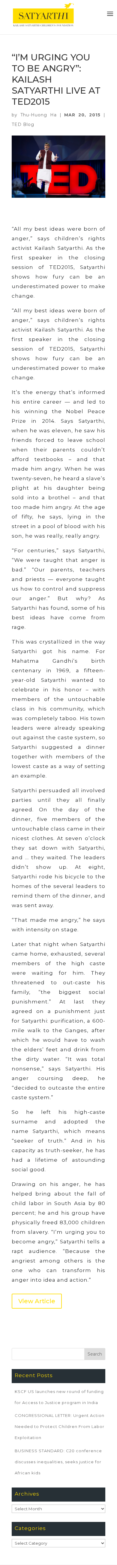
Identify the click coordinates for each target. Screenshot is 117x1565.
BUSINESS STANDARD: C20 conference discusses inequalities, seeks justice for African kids (58, 1461)
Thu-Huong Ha (38, 115)
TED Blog (23, 124)
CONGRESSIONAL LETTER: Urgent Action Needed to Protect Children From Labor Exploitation (59, 1426)
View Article (36, 1301)
